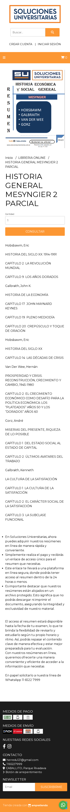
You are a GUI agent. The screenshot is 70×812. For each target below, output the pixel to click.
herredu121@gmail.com (22, 760)
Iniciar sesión (49, 44)
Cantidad (9, 214)
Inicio (9, 158)
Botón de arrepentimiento (23, 772)
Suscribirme (51, 787)
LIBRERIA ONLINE (32, 158)
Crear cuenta (20, 44)
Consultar (35, 231)
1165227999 (14, 764)
